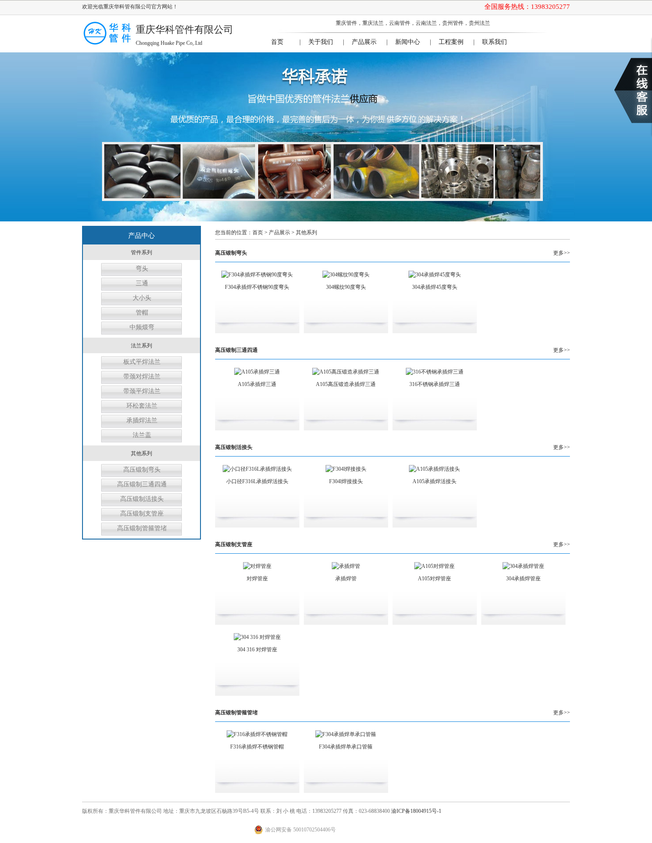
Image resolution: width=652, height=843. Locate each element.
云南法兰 (426, 23)
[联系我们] (633, 90)
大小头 (142, 298)
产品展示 (364, 42)
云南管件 (399, 23)
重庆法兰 (373, 23)
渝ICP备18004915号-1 (416, 811)
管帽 (142, 312)
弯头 (142, 268)
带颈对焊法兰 (142, 376)
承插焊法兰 (141, 420)
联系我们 (494, 42)
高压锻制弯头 (142, 469)
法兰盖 (142, 435)
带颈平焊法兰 (142, 391)
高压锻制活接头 (142, 499)
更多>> (561, 253)
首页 (277, 42)
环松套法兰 (141, 405)
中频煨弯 (142, 327)
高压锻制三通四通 (142, 484)
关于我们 (320, 42)
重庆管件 (346, 23)
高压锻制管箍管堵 (142, 528)
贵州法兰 (479, 23)
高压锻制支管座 (142, 513)
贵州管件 (452, 23)
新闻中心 (407, 42)
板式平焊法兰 (142, 361)
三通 (142, 283)
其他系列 (306, 232)
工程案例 (451, 42)
